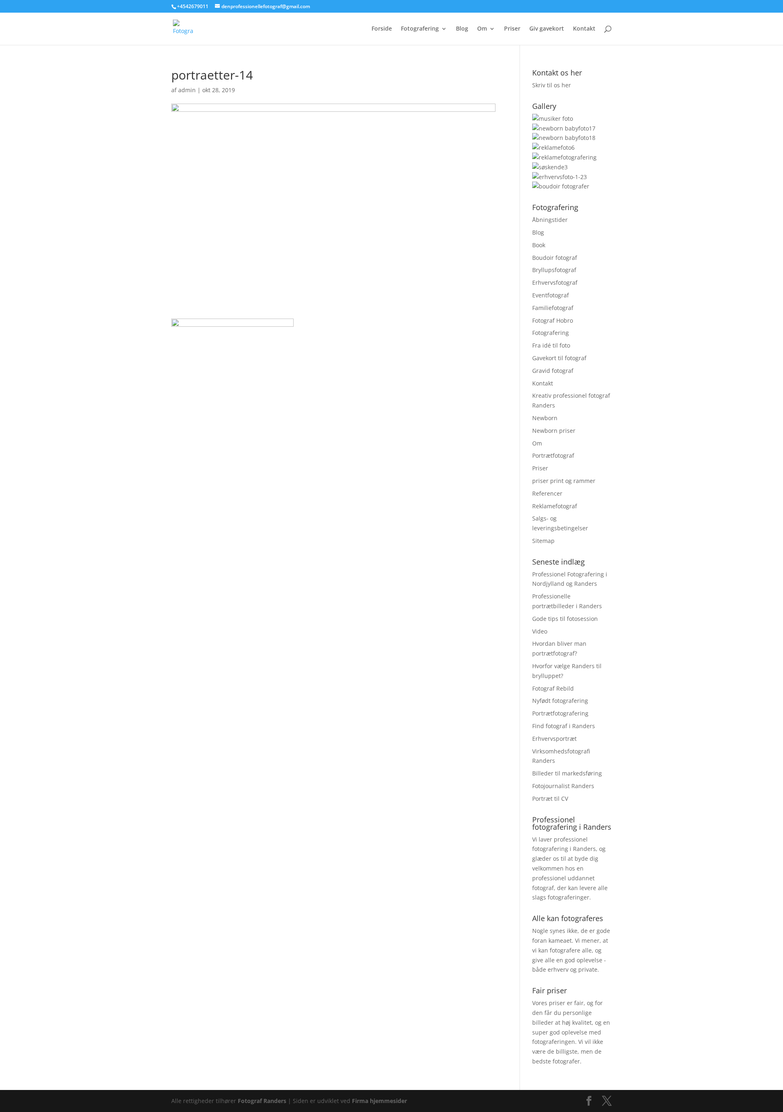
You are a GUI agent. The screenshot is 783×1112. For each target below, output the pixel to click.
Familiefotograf (552, 308)
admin (187, 90)
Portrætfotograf (553, 455)
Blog (462, 29)
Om (482, 29)
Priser (512, 29)
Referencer (547, 493)
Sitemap (543, 541)
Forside (382, 29)
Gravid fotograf (552, 370)
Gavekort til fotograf (559, 358)
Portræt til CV (550, 798)
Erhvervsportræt (554, 738)
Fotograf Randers (262, 1101)
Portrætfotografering (560, 713)
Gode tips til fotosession (565, 618)
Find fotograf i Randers (563, 726)
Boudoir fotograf (554, 257)
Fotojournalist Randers (563, 786)
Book (538, 245)
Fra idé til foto (551, 345)
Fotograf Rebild (553, 688)
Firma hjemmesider (379, 1101)
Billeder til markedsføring (567, 773)
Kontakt (584, 29)
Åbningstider (550, 220)
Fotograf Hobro (552, 320)
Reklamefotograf (554, 506)
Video (539, 631)
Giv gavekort (546, 29)
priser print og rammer (563, 481)
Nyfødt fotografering (560, 700)
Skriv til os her (551, 85)
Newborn (544, 418)
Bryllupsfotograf (554, 270)
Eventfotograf (550, 295)
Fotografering (420, 29)
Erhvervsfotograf (554, 282)
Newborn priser (553, 430)
